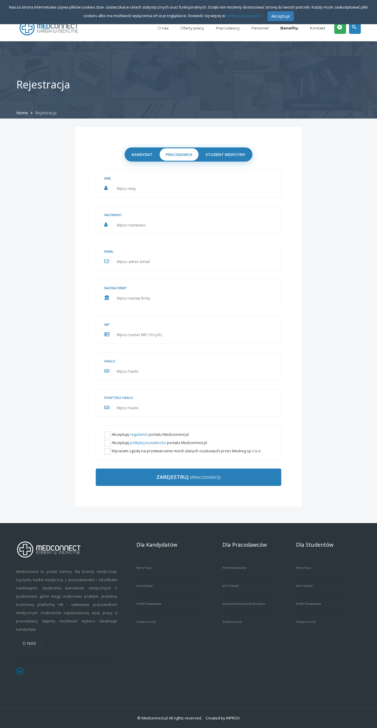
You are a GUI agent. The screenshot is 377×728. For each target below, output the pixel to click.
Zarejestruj (188, 477)
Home (22, 113)
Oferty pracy (192, 28)
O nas (163, 28)
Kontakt (317, 28)
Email (109, 251)
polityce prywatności (244, 15)
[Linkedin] (20, 671)
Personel (260, 28)
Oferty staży (303, 568)
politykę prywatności (148, 442)
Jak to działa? (144, 586)
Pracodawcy (228, 28)
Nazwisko (113, 215)
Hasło (109, 361)
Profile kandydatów (234, 568)
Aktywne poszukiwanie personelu (243, 604)
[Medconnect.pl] (49, 28)
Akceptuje (280, 16)
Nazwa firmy (115, 288)
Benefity (289, 28)
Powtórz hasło (118, 397)
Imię (107, 178)
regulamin (139, 434)
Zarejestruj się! (146, 622)
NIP (107, 324)
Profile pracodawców (148, 604)
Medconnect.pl (155, 718)
